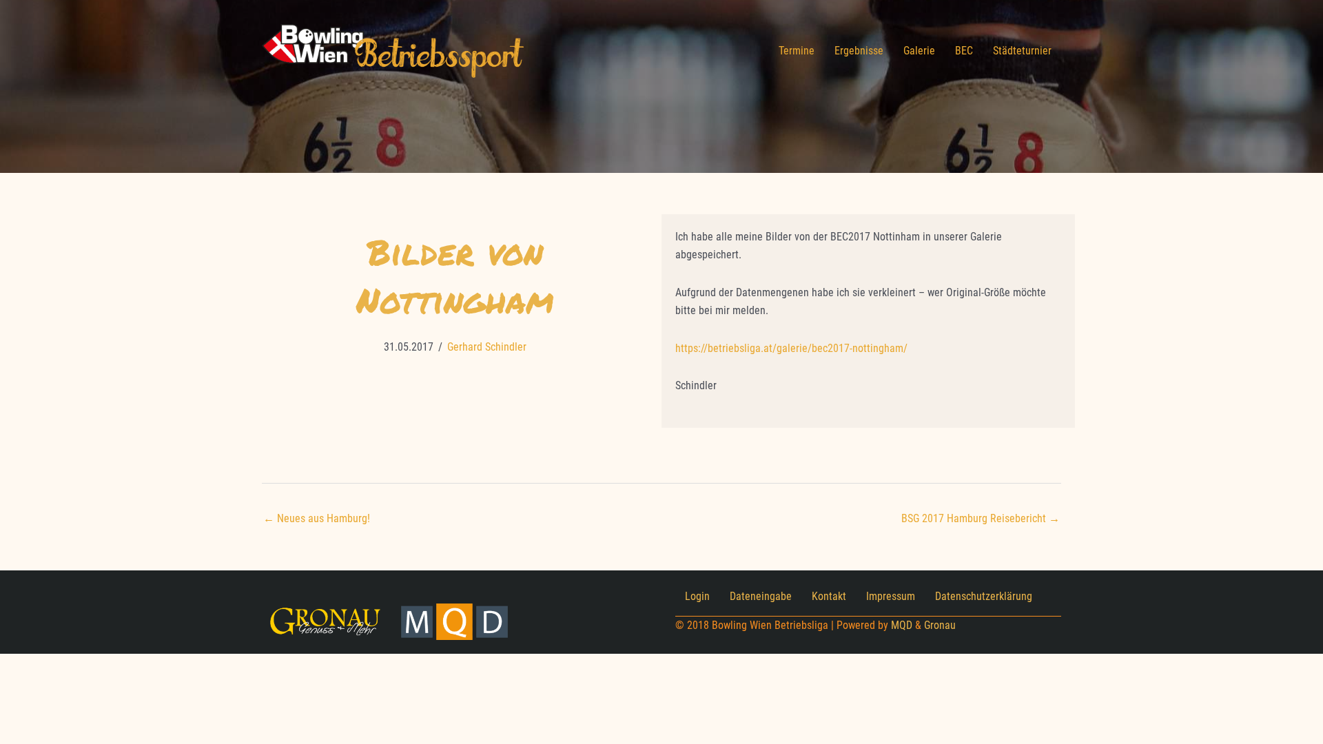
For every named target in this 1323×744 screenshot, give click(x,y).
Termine (796, 50)
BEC (964, 50)
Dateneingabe (761, 596)
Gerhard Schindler (486, 346)
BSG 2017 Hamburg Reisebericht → (980, 518)
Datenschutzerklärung (983, 596)
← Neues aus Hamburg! (316, 518)
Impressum (890, 596)
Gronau (940, 625)
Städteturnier (1022, 50)
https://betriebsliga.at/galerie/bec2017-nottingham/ (791, 348)
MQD (901, 625)
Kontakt (829, 596)
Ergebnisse (858, 50)
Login (697, 596)
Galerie (919, 50)
